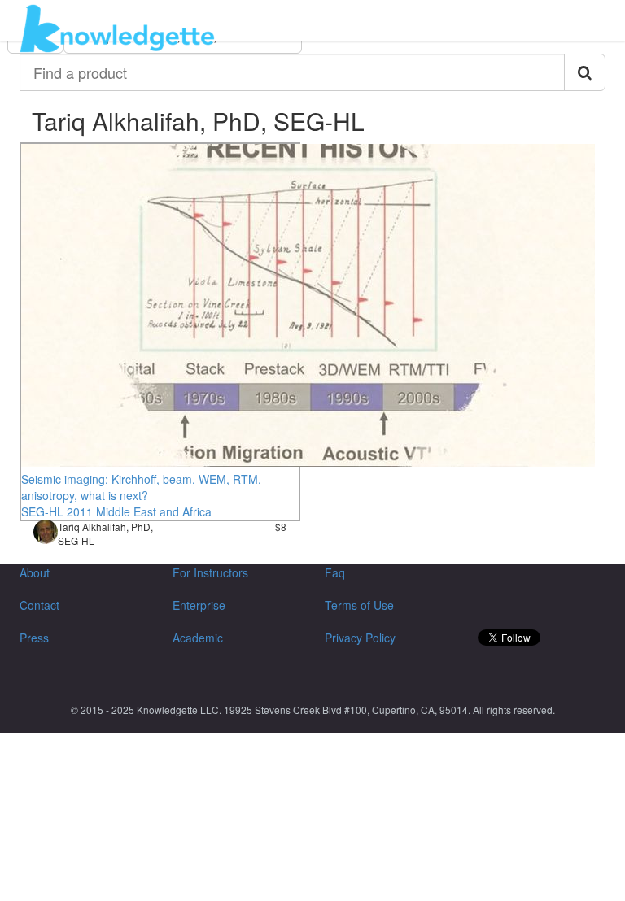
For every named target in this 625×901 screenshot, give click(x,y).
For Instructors (210, 572)
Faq (335, 572)
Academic (198, 637)
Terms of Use (359, 605)
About (35, 572)
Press (34, 637)
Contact (39, 605)
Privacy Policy (360, 637)
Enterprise (199, 605)
